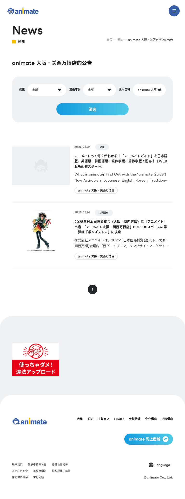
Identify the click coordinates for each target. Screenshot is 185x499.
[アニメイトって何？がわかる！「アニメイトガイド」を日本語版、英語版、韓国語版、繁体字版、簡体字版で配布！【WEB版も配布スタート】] (92, 170)
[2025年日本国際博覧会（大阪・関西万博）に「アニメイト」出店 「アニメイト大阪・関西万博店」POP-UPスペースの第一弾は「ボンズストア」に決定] (92, 235)
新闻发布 (103, 212)
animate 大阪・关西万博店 (96, 190)
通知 (102, 147)
